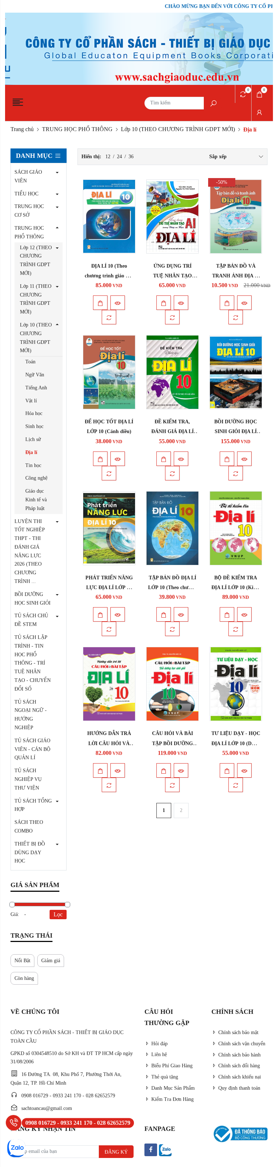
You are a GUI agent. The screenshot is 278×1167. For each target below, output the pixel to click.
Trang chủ (22, 129)
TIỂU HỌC (26, 193)
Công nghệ (36, 478)
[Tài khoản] (259, 112)
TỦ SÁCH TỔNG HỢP (33, 805)
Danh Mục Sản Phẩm (173, 1088)
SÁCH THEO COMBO (28, 827)
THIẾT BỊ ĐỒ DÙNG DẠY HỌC (29, 852)
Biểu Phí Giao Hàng (172, 1065)
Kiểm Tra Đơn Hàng (172, 1099)
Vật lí (31, 400)
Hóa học (33, 413)
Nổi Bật (22, 960)
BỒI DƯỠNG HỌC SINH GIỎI (32, 599)
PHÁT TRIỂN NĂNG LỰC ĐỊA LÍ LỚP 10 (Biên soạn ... (109, 587)
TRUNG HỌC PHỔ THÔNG (77, 129)
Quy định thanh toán (239, 1088)
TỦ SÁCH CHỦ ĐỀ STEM (31, 620)
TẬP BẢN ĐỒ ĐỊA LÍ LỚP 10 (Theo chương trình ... (172, 587)
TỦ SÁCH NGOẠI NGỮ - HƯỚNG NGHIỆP (30, 714)
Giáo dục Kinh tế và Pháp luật (36, 499)
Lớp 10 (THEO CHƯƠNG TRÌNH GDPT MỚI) (178, 129)
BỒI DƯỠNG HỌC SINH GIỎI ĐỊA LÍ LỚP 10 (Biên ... (235, 431)
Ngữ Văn (34, 374)
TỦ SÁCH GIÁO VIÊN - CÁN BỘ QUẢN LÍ (32, 749)
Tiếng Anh (36, 387)
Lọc (58, 914)
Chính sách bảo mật (238, 1032)
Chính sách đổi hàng (239, 1065)
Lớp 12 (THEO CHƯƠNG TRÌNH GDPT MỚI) (36, 260)
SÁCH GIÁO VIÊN (28, 176)
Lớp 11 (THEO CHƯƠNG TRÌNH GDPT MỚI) (35, 299)
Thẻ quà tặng (164, 1077)
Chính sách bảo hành (239, 1055)
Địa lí (31, 452)
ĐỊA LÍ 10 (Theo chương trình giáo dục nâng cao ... (109, 275)
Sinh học (34, 426)
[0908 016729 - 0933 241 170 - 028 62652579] (13, 1123)
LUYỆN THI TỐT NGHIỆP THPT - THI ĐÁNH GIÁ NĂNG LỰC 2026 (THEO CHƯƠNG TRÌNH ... (29, 551)
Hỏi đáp (159, 1043)
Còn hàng (24, 978)
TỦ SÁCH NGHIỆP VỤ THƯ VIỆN (28, 779)
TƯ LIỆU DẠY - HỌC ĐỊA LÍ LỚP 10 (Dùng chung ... (235, 743)
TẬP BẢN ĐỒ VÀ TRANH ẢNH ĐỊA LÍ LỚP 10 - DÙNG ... (236, 275)
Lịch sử (33, 439)
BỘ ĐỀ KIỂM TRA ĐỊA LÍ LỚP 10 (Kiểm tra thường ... (235, 587)
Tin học (33, 465)
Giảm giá (50, 960)
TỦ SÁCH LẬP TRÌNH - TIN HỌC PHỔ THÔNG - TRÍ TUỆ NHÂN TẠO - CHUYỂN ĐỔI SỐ (32, 663)
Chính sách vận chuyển (241, 1043)
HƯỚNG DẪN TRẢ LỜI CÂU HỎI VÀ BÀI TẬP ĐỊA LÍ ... (109, 743)
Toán (30, 361)
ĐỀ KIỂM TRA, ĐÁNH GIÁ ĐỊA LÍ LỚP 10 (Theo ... (172, 431)
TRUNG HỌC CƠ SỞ (29, 211)
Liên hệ (159, 1054)
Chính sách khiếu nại (239, 1077)
